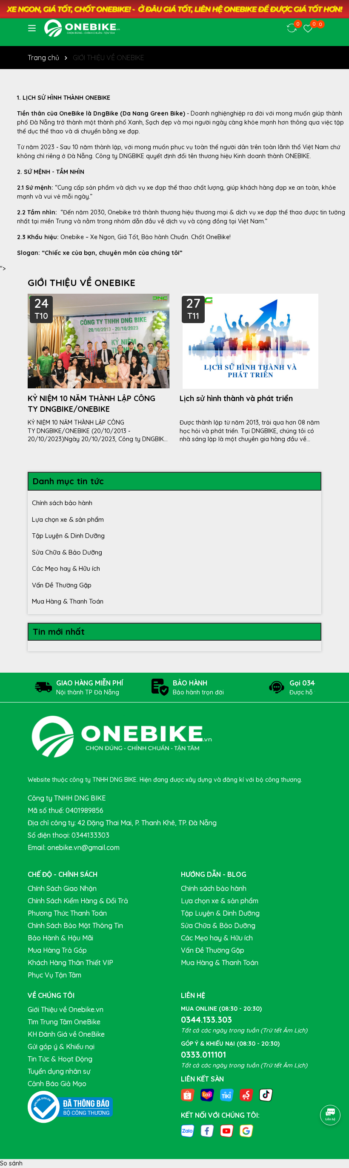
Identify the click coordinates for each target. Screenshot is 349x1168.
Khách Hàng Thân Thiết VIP (70, 962)
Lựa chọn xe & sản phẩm (68, 519)
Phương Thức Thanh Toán (67, 913)
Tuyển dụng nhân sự (59, 1071)
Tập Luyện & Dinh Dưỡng (68, 536)
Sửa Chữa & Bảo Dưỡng (67, 552)
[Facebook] (207, 1130)
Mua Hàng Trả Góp (57, 950)
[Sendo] (246, 1094)
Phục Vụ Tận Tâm (54, 975)
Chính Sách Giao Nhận (62, 888)
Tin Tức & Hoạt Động (60, 1059)
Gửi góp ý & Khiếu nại (61, 1046)
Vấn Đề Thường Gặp (62, 585)
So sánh (11, 1163)
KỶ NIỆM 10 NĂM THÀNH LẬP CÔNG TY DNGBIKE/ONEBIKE (91, 403)
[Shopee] (188, 1094)
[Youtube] (227, 1130)
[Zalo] (188, 1130)
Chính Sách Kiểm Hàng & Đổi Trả (78, 900)
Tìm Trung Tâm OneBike (64, 1022)
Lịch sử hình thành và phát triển (236, 398)
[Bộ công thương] (70, 1106)
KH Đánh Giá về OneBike (66, 1034)
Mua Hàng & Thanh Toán (67, 601)
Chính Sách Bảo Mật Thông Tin (75, 925)
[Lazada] (207, 1094)
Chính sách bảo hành (62, 503)
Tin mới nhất (59, 631)
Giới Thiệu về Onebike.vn (65, 1009)
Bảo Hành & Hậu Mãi (60, 938)
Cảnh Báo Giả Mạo (57, 1083)
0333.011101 (203, 1054)
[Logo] (82, 28)
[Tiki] (227, 1094)
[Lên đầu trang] (330, 1091)
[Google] (246, 1130)
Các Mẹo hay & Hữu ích (66, 568)
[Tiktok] (266, 1094)
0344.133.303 (206, 1019)
